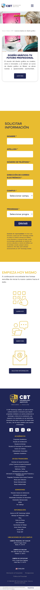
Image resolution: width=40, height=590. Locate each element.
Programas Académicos (20, 439)
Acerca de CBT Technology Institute (20, 513)
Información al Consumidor (14, 573)
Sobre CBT (10, 31)
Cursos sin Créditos (20, 448)
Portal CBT (20, 532)
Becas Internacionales (20, 482)
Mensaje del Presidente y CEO (20, 515)
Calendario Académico (20, 453)
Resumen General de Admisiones (20, 493)
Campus (12, 190)
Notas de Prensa (20, 520)
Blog (20, 518)
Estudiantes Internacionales (20, 500)
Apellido (12, 149)
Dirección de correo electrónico (18, 176)
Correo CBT (20, 529)
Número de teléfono (18, 162)
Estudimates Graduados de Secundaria (20, 497)
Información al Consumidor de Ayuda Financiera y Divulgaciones (20, 474)
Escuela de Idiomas (20, 444)
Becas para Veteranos (20, 479)
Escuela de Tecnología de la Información (20, 446)
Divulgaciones (29, 573)
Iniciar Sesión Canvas (20, 527)
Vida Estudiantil (20, 522)
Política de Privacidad (20, 576)
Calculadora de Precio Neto (20, 471)
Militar (20, 502)
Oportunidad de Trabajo (20, 525)
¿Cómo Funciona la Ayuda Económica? (20, 464)
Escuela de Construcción (20, 441)
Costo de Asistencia (20, 466)
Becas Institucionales (20, 484)
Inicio (3, 31)
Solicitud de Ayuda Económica (20, 462)
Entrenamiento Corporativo (20, 451)
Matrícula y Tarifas (20, 469)
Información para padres (20, 495)
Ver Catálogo (20, 504)
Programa (13, 209)
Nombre (12, 136)
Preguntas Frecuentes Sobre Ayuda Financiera (20, 477)
